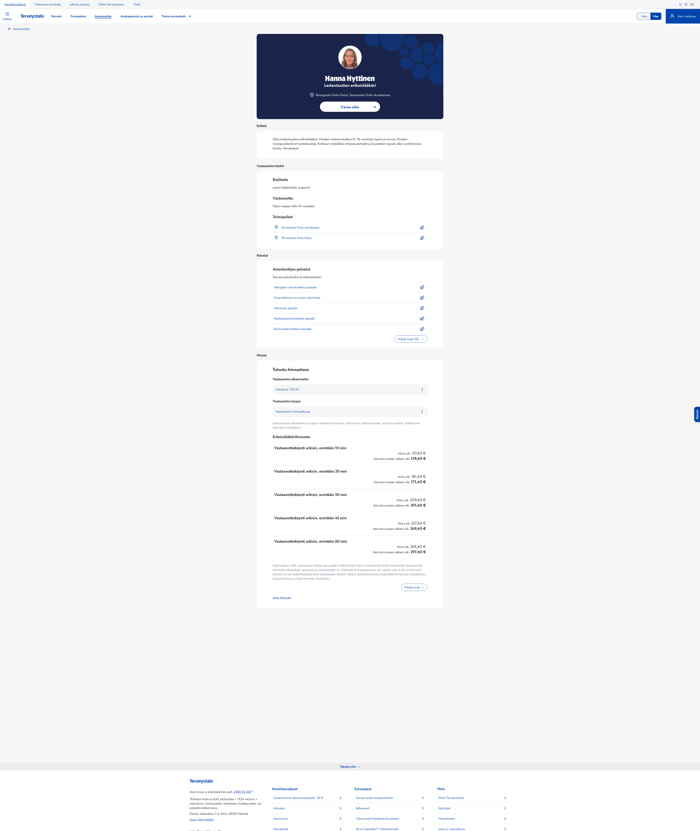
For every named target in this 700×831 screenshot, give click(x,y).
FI (680, 4)
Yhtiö (136, 4)
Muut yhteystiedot (202, 819)
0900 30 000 (242, 792)
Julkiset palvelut (80, 4)
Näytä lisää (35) (409, 339)
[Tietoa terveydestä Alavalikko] (190, 16)
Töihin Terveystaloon (112, 4)
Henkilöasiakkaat (15, 4)
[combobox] (649, 16)
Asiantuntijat (21, 29)
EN (692, 4)
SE (686, 4)
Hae (655, 16)
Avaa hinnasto (282, 597)
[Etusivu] (32, 16)
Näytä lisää (412, 587)
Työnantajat (362, 789)
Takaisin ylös (348, 766)
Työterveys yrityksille (48, 4)
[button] (350, 227)
